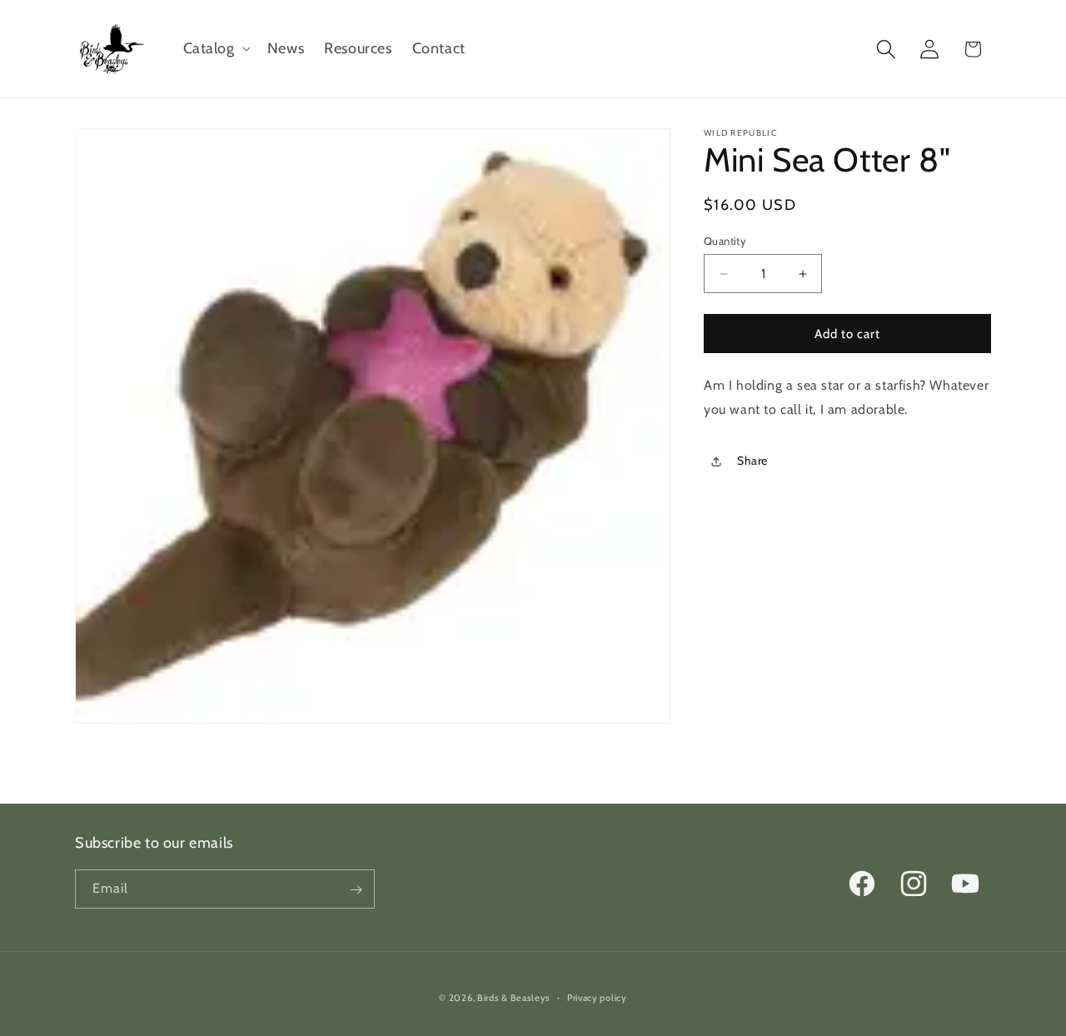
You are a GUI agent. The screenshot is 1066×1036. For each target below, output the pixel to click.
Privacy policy (597, 997)
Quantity (725, 240)
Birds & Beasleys (513, 998)
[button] (215, 48)
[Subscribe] (355, 889)
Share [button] (752, 461)
